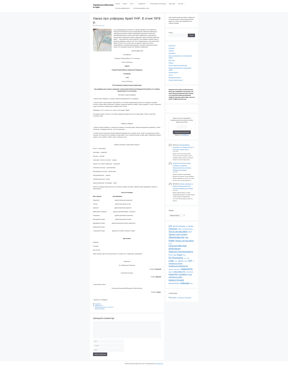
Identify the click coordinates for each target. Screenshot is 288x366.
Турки (185, 261)
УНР (101, 305)
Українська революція (178, 266)
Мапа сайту (172, 3)
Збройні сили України (178, 234)
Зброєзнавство (176, 237)
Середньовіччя (173, 72)
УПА (193, 261)
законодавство (189, 271)
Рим (174, 255)
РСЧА (171, 255)
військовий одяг (179, 272)
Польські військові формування (178, 247)
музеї (190, 274)
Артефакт (172, 48)
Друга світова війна (178, 231)
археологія (187, 269)
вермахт (171, 271)
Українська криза (175, 263)
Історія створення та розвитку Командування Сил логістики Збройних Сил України (183, 186)
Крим (171, 240)
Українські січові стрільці (175, 269)
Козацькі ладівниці (99, 308)
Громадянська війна (187, 229)
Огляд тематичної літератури (158, 3)
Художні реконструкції (176, 80)
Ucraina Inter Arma (178, 163)
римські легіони (174, 283)
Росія (179, 254)
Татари (176, 261)
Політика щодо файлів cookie (141, 8)
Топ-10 (180, 261)
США (188, 258)
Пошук (171, 32)
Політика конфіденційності (122, 8)
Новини (125, 3)
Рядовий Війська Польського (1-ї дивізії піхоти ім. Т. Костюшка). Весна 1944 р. (183, 147)
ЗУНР (190, 232)
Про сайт (180, 3)
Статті (131, 3)
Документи (98, 303)
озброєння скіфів (175, 277)
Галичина (173, 229)
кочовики (182, 274)
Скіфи (171, 261)
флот (191, 283)
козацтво (173, 274)
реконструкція (176, 280)
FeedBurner (185, 135)
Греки (179, 229)
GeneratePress (159, 363)
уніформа (97, 305)
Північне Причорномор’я (181, 251)
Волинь (190, 226)
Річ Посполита (176, 257)
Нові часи (172, 60)
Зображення (141, 3)
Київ (186, 237)
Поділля (170, 243)
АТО (170, 226)
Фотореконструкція (175, 77)
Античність (172, 45)
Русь (184, 255)
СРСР (185, 258)
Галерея (171, 50)
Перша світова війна (184, 241)
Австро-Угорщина (179, 226)
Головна (117, 3)
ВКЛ (187, 226)
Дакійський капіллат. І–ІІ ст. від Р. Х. (104, 307)
